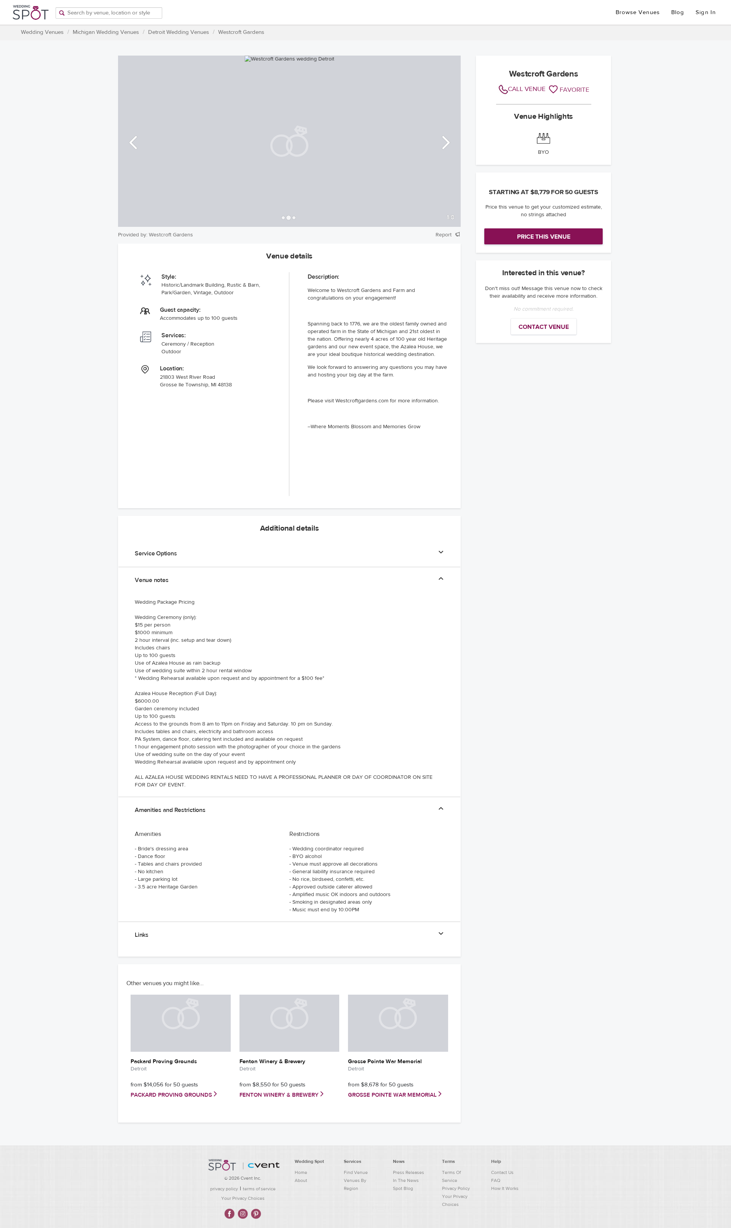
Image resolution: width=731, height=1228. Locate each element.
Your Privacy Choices (243, 1198)
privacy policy (224, 1189)
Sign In (706, 12)
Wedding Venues (42, 32)
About (301, 1180)
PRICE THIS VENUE (543, 237)
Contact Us (502, 1172)
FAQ (495, 1180)
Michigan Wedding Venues (106, 32)
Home (301, 1172)
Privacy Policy (456, 1188)
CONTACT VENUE (544, 327)
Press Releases (408, 1172)
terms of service (259, 1189)
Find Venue (356, 1172)
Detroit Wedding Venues (178, 32)
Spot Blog (403, 1188)
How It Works (505, 1188)
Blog (677, 12)
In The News (406, 1180)
